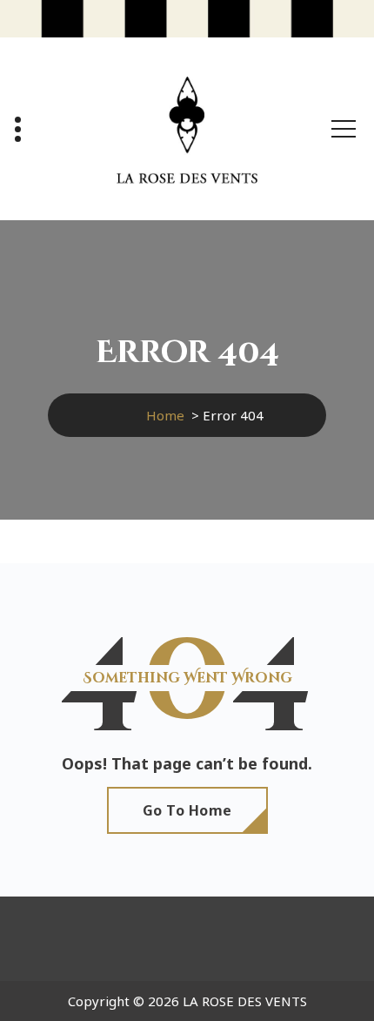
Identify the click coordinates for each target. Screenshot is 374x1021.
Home (165, 415)
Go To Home (187, 810)
